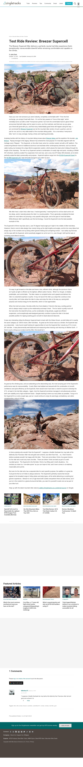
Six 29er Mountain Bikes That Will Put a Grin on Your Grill (31, 511)
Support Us (20, 735)
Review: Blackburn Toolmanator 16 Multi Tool (69, 511)
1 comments (14, 58)
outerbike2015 (36, 706)
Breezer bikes (51, 138)
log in (15, 678)
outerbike (29, 706)
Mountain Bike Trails (48, 599)
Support (69, 3)
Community (47, 3)
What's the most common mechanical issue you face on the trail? (11, 604)
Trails (28, 3)
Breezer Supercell (27, 129)
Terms (27, 741)
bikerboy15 (24, 691)
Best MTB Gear (40, 738)
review (42, 706)
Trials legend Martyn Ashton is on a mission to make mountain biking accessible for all (70, 605)
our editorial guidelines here (66, 61)
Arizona (25, 599)
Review (26, 36)
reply (28, 700)
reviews (47, 706)
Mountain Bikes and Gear (18, 36)
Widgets (26, 735)
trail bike (51, 706)
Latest (61, 3)
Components (7, 506)
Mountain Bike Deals (51, 738)
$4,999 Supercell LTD (14, 158)
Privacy (32, 741)
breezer (25, 706)
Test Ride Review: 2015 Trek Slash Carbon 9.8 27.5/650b (50, 511)
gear (55, 706)
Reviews (34, 3)
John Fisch (14, 54)
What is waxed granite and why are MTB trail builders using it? (51, 604)
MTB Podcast (13, 738)
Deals (55, 3)
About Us (13, 735)
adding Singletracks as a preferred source (52, 488)
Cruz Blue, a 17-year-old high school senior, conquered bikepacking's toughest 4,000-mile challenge (31, 606)
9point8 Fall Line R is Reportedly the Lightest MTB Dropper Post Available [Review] (11, 512)
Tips (41, 3)
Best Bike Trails (22, 738)
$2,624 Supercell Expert (67, 155)
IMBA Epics (31, 738)
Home (10, 36)
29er (15, 706)
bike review (19, 706)
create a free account (24, 678)
